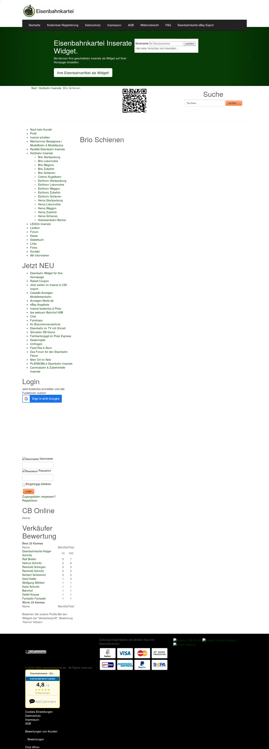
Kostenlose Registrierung (62, 25)
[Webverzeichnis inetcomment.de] (36, 651)
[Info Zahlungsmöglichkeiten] (133, 658)
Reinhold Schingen (34, 567)
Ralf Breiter (29, 559)
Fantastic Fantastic (34, 598)
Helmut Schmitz (32, 563)
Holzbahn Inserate (50, 88)
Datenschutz (93, 25)
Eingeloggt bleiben (38, 484)
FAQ (168, 25)
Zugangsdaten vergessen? (39, 496)
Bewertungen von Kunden (41, 731)
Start (34, 88)
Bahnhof (27, 590)
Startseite (34, 25)
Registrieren (29, 500)
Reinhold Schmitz (33, 571)
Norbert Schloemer (34, 575)
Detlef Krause (30, 594)
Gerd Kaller (29, 579)
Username (46, 458)
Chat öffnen (32, 747)
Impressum (114, 25)
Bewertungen (36, 739)
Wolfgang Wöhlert (33, 583)
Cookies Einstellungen (39, 712)
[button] (20, 56)
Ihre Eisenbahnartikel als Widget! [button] (83, 72)
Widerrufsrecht (149, 25)
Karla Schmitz (30, 586)
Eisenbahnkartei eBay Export (196, 25)
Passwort (44, 470)
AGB (131, 25)
